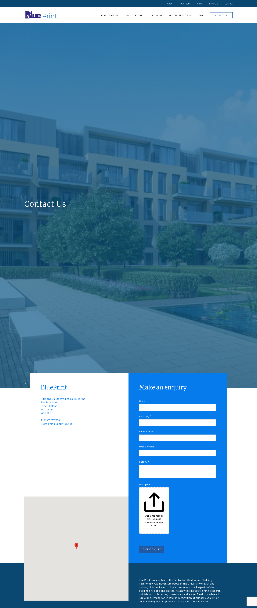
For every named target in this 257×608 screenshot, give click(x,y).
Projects (213, 3)
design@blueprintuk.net (57, 423)
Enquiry (144, 462)
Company (145, 416)
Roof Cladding (110, 15)
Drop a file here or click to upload (154, 517)
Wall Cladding (134, 15)
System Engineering (181, 15)
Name (143, 401)
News (200, 3)
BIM (201, 15)
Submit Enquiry (152, 549)
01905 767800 (52, 420)
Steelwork (155, 15)
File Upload (145, 484)
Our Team (185, 3)
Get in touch (221, 15)
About (170, 3)
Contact (229, 3)
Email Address (148, 431)
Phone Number (147, 447)
